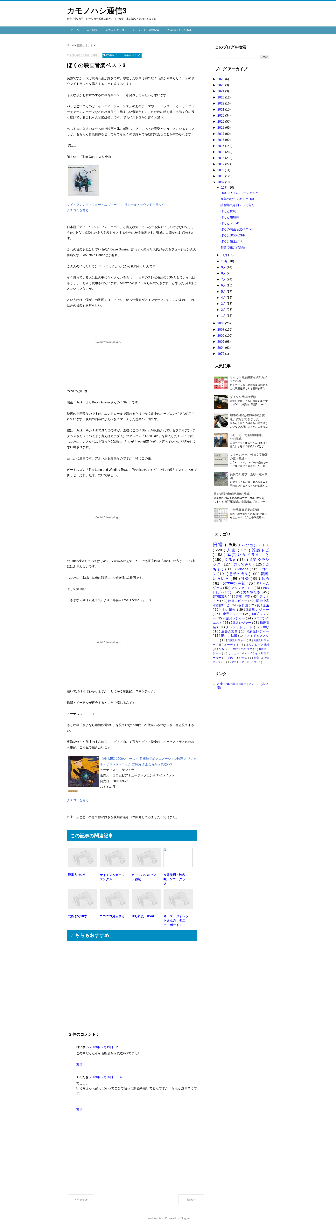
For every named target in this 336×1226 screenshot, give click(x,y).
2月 (224, 309)
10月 (224, 261)
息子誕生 (263, 605)
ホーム (75, 30)
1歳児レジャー (232, 614)
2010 (221, 176)
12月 (224, 187)
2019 (221, 121)
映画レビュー (238, 600)
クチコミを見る (78, 210)
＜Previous (81, 1199)
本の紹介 (229, 609)
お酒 (265, 578)
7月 (224, 279)
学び (266, 627)
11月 (224, 255)
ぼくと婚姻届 (229, 217)
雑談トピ (260, 550)
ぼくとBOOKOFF (232, 235)
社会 (246, 578)
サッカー (234, 653)
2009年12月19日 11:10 (105, 1047)
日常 (219, 544)
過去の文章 (230, 631)
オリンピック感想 (257, 644)
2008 (221, 323)
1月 (224, 315)
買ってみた (243, 564)
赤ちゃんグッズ (114, 30)
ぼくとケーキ (229, 223)
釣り (231, 657)
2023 (221, 97)
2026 (221, 79)
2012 (221, 164)
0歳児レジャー (237, 640)
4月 (224, 297)
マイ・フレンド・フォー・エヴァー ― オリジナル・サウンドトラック (116, 204)
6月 (224, 285)
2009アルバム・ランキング (239, 193)
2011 (221, 170)
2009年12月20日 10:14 (106, 1077)
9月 (224, 267)
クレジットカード (240, 627)
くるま (231, 560)
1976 (221, 353)
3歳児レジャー (257, 609)
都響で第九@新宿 (232, 247)
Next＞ (191, 1199)
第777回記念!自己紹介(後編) (232, 493)
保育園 (243, 605)
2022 (221, 103)
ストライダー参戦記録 (145, 30)
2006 (221, 335)
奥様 (257, 657)
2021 (221, 109)
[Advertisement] (132, 986)
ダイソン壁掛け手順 (243, 397)
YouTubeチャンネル (179, 30)
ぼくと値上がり (231, 241)
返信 (79, 1064)
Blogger (185, 1218)
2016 (221, 139)
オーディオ (232, 644)
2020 (221, 115)
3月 (224, 303)
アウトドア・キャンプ (244, 662)
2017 (221, 133)
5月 (224, 291)
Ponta (244, 657)
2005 (221, 341)
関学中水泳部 (235, 583)
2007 (221, 329)
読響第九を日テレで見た (237, 205)
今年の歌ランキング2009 (238, 199)
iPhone (243, 569)
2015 (221, 146)
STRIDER (220, 596)
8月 (224, 273)
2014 (221, 152)
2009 (221, 182)
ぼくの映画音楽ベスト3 (236, 229)
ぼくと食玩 (228, 211)
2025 (221, 85)
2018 (221, 127)
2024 (221, 91)
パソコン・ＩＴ (255, 545)
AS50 (222, 649)
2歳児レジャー (241, 622)
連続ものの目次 (242, 649)
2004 (221, 347)
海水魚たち (252, 592)
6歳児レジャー (258, 631)
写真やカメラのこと (248, 555)
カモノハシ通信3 (97, 10)
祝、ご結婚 (229, 635)
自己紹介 (92, 30)
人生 (232, 550)
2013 (221, 158)
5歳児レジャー (235, 618)
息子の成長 (239, 574)
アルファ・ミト (243, 587)
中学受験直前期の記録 (244, 509)
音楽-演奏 (243, 596)
